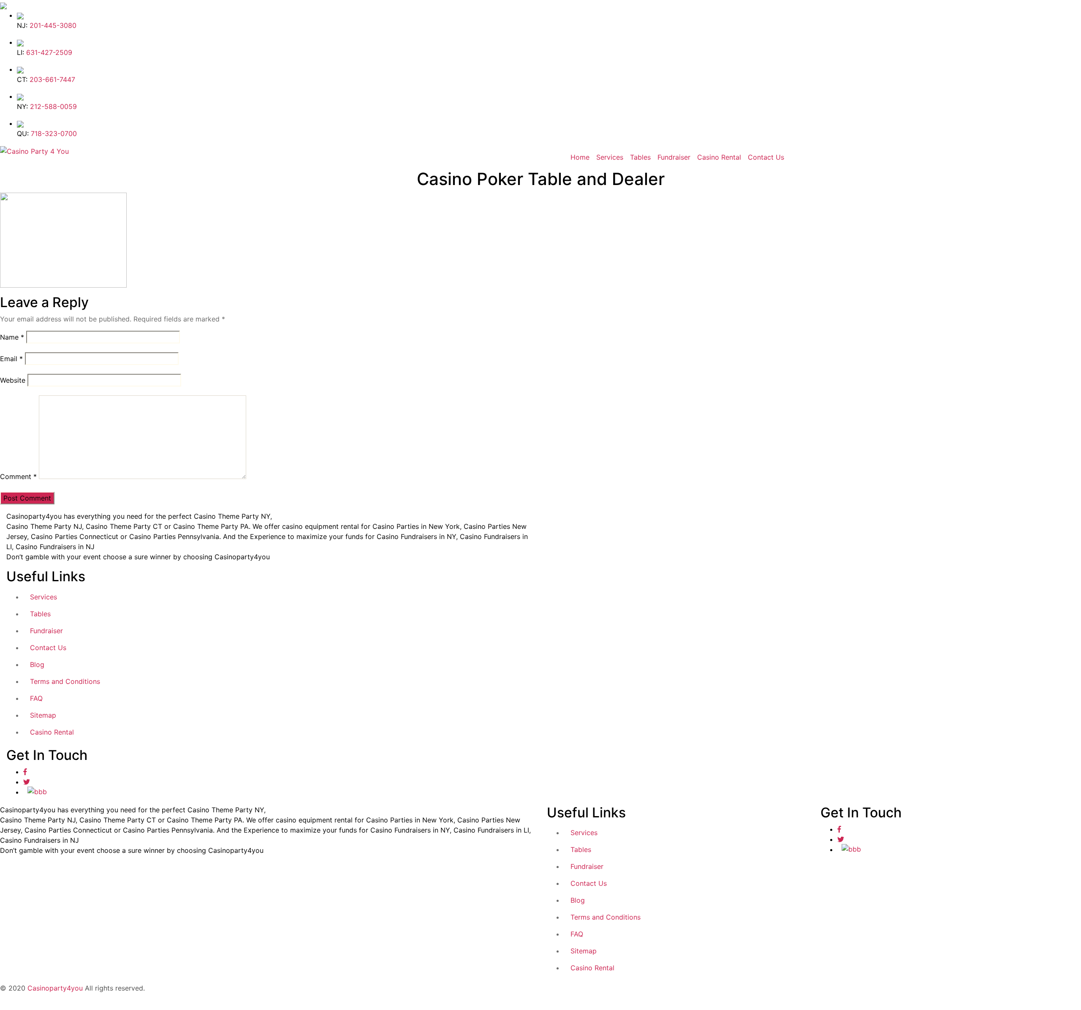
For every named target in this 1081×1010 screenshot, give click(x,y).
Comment (18, 476)
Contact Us (766, 157)
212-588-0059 (53, 106)
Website (12, 380)
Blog (37, 664)
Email (11, 358)
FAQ (36, 698)
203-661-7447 (52, 79)
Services (609, 157)
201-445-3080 (53, 25)
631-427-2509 (49, 52)
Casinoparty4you (55, 988)
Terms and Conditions (65, 681)
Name (12, 337)
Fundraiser (673, 157)
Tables (640, 157)
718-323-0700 (54, 133)
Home (579, 157)
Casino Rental (719, 157)
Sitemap (43, 715)
